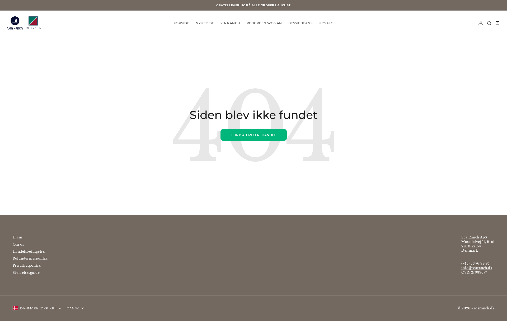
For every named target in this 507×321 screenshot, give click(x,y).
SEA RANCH (230, 23)
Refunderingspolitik (30, 258)
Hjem (17, 237)
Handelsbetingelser (29, 251)
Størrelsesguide (26, 273)
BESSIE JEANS (300, 23)
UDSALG (326, 23)
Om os (18, 244)
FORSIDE (181, 23)
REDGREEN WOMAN (264, 23)
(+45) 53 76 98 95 (475, 263)
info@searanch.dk (476, 268)
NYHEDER (204, 23)
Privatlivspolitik (26, 265)
